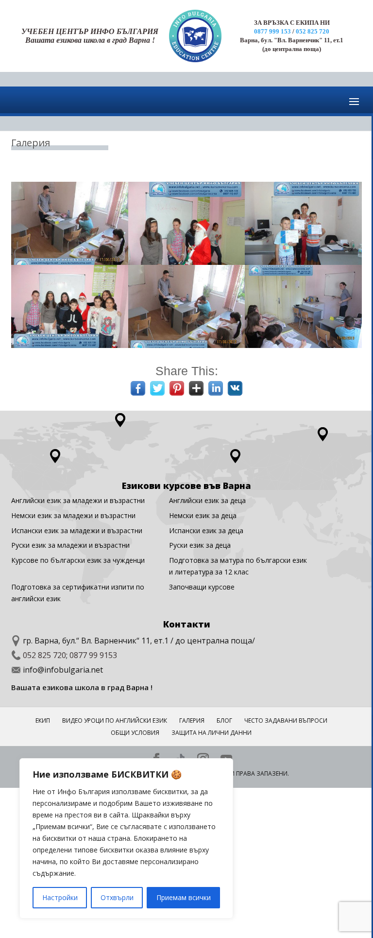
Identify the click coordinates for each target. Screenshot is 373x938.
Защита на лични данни (211, 733)
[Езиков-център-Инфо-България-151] (186, 345)
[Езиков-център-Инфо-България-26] (186, 262)
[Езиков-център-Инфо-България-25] (69, 262)
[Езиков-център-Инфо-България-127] (303, 262)
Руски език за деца (200, 545)
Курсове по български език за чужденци (78, 560)
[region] (126, 838)
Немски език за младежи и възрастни (73, 515)
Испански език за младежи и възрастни (76, 530)
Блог (224, 720)
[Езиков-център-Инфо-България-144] (69, 345)
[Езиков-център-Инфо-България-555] (303, 345)
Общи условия (135, 733)
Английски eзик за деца (207, 500)
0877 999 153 (272, 31)
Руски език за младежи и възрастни (70, 545)
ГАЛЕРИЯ (191, 720)
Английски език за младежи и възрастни (78, 500)
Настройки (60, 897)
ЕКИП (42, 720)
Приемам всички (183, 897)
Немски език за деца (203, 515)
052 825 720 (312, 31)
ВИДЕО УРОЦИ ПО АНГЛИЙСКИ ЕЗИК (114, 720)
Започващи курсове (202, 586)
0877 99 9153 (93, 655)
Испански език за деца (206, 530)
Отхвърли (117, 897)
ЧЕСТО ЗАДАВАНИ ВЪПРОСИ (285, 720)
